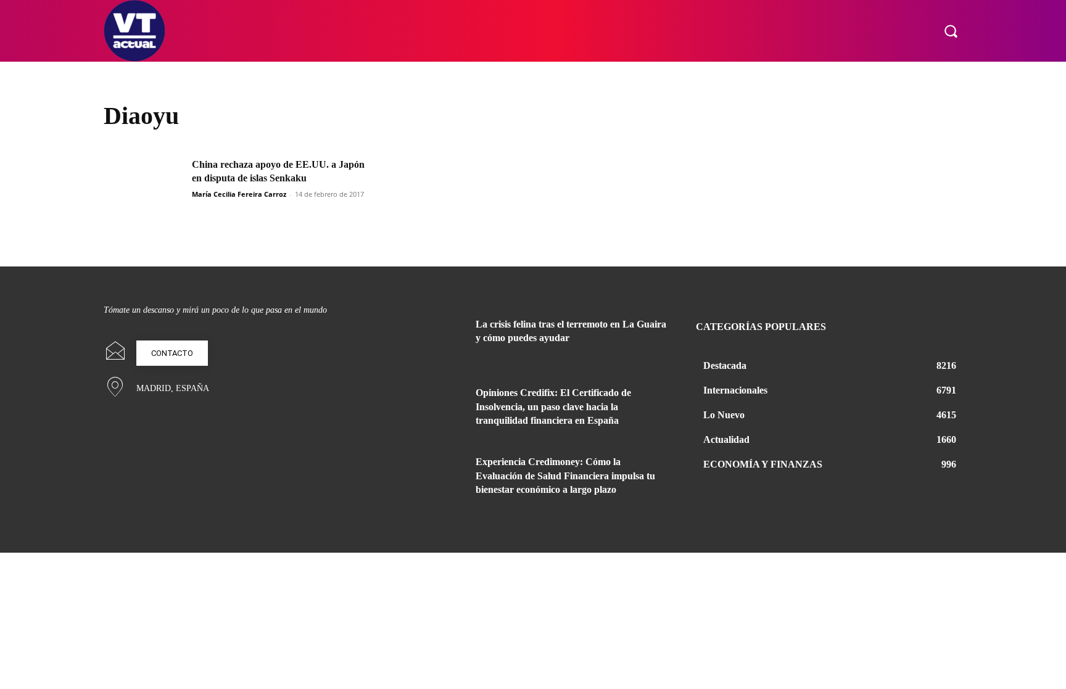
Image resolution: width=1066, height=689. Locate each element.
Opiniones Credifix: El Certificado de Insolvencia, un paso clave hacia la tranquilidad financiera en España (553, 406)
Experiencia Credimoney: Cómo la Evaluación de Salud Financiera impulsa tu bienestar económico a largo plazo (565, 475)
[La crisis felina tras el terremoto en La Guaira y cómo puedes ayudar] (433, 339)
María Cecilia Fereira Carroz (239, 194)
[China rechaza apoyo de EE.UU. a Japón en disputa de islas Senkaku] (144, 186)
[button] (950, 31)
